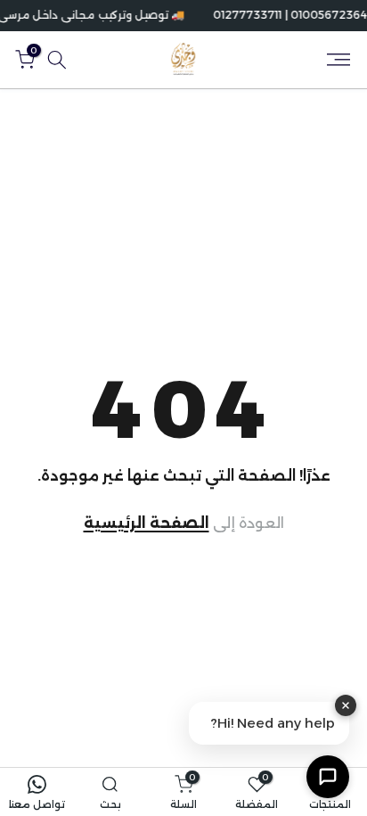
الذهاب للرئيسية (184, 523)
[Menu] (338, 59)
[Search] (57, 59)
